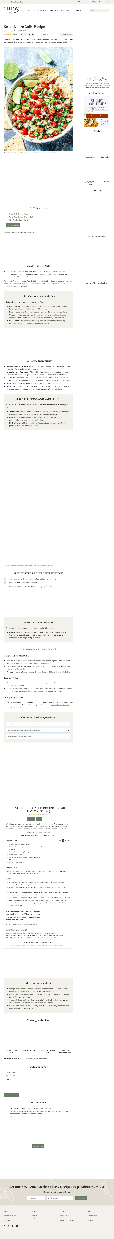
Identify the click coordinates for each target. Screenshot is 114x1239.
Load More (38, 1146)
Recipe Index (79, 11)
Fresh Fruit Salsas (34, 417)
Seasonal (34, 1215)
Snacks (16, 22)
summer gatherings (36, 420)
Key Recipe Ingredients (19, 220)
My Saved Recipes (98, 2)
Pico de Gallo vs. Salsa (18, 214)
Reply (11, 1116)
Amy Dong (8, 31)
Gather (91, 1212)
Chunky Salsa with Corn (19, 1000)
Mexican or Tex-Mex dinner (39, 660)
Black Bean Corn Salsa (51, 691)
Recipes (10, 22)
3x (68, 840)
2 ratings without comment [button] (35, 1058)
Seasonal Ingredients (10, 1215)
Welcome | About (83, 2)
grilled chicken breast (60, 705)
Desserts (42, 11)
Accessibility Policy (69, 1233)
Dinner (30, 11)
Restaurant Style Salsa (30, 691)
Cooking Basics (64, 1215)
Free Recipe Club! (17, 2)
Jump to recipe (67, 34)
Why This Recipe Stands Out (21, 217)
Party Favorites (92, 1215)
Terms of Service (49, 1233)
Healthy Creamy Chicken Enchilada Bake (52, 672)
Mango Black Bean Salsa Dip (21, 988)
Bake (34, 1212)
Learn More (105, 87)
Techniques (63, 1218)
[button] (30, 814)
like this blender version (61, 281)
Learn (62, 1212)
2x (66, 840)
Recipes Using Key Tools (67, 1220)
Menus (90, 1218)
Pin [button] (38, 819)
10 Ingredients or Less (38, 1218)
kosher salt (21, 862)
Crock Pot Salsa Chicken (19, 1005)
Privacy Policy (31, 1233)
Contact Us (86, 1233)
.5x (60, 840)
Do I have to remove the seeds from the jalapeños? (24, 730)
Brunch (53, 11)
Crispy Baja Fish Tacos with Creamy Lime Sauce (29, 663)
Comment (8, 1079)
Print (30, 819)
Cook (6, 1212)
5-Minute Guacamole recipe (37, 323)
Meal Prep (7, 1220)
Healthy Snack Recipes (27, 22)
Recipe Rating (9, 1073)
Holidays (65, 11)
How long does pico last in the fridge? (20, 736)
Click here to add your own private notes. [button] (21, 925)
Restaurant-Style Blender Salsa (53, 317)
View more (14, 225)
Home (5, 22)
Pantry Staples (8, 1218)
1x (63, 840)
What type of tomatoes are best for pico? (21, 724)
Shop (108, 2)
